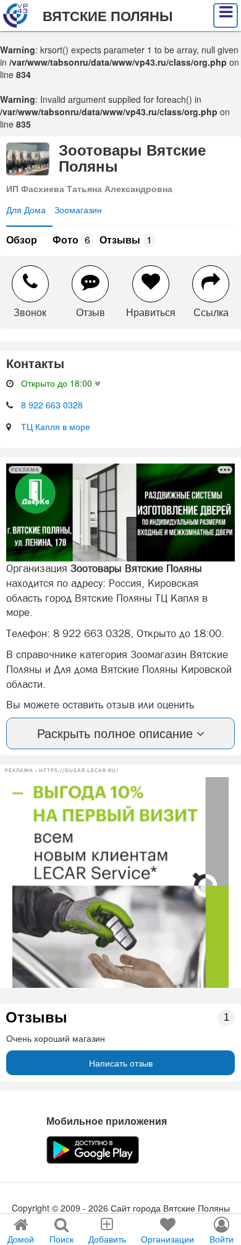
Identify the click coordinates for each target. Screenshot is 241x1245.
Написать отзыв (121, 1063)
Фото (71, 239)
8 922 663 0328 (52, 404)
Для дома (26, 209)
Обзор (21, 239)
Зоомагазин (78, 209)
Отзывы (125, 239)
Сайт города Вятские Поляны (170, 1208)
